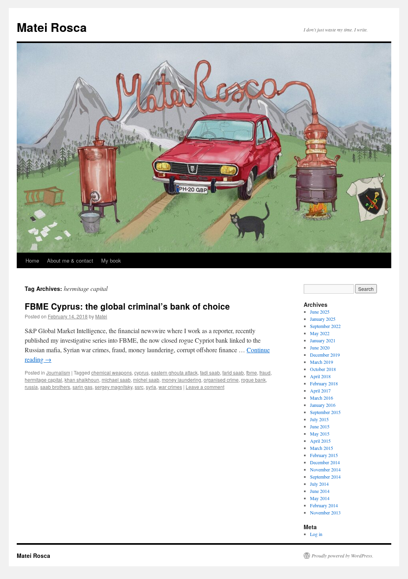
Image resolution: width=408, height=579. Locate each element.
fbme (251, 372)
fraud (265, 372)
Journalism (58, 372)
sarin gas (82, 386)
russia (31, 386)
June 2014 (320, 491)
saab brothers (55, 386)
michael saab (116, 379)
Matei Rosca (52, 26)
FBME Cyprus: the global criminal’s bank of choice (127, 306)
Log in (316, 534)
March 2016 (321, 398)
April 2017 (320, 390)
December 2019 (325, 354)
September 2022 (325, 326)
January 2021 (322, 340)
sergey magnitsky (113, 386)
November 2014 (325, 469)
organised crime (221, 379)
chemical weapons (111, 372)
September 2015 (325, 412)
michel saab (146, 379)
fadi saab (210, 372)
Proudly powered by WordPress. (342, 555)
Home (32, 260)
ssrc (139, 386)
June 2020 (320, 347)
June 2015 (320, 426)
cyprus (141, 372)
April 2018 (320, 376)
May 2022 (320, 333)
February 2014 (324, 505)
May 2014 (320, 498)
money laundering (181, 379)
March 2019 (321, 362)
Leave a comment (205, 386)
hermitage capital (43, 379)
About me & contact (70, 260)
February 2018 (324, 383)
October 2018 (323, 369)
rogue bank (253, 379)
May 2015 (320, 433)
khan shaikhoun (82, 379)
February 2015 (324, 455)
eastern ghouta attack (174, 372)
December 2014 (325, 462)
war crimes (170, 386)
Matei (101, 316)
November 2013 (325, 512)
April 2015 (320, 441)
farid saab (233, 372)
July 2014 (319, 484)
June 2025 (320, 311)
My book (111, 260)
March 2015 (321, 448)
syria (151, 386)
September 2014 (325, 476)
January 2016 (322, 405)
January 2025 (322, 319)
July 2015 (319, 419)
